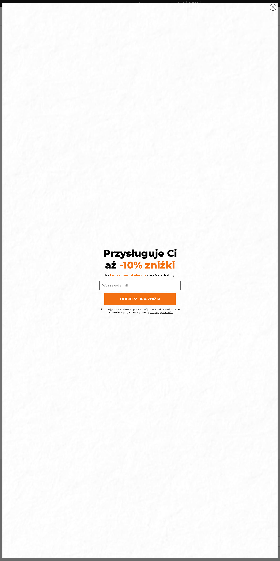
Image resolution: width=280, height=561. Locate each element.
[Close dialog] (273, 7)
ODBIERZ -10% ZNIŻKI (140, 299)
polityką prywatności (161, 312)
